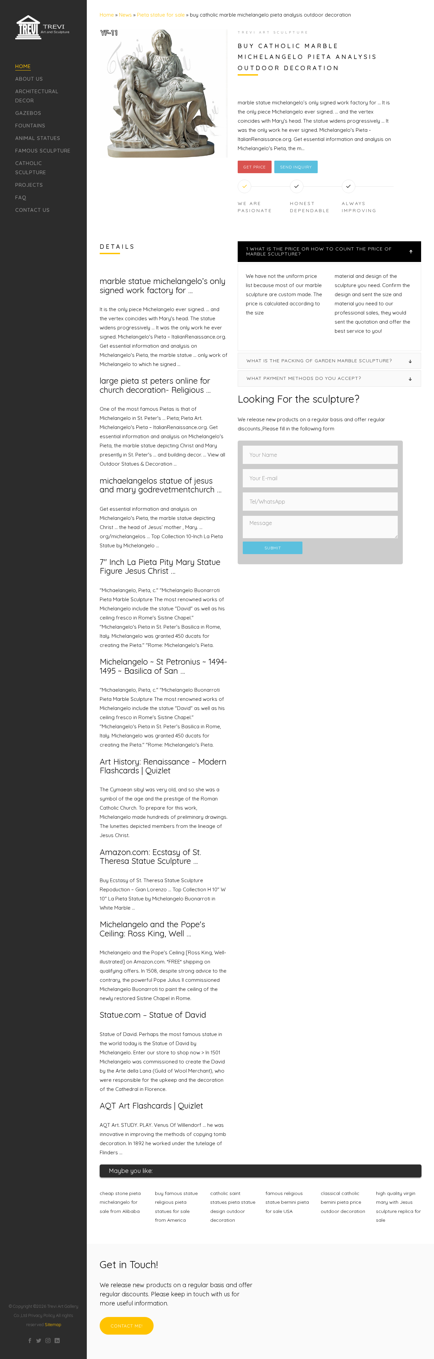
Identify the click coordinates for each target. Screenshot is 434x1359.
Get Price (254, 166)
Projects (29, 185)
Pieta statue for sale (161, 15)
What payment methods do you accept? (303, 378)
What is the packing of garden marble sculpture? (319, 361)
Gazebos (28, 113)
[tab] (329, 251)
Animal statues (37, 138)
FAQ (20, 197)
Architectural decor (37, 96)
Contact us (32, 210)
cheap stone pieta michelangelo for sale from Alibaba (120, 1202)
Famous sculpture (43, 150)
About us (29, 79)
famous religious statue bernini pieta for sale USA (287, 1202)
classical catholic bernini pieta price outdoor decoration (343, 1202)
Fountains (30, 125)
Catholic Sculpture (30, 168)
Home (23, 66)
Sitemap (53, 1324)
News (125, 15)
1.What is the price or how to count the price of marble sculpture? (319, 251)
